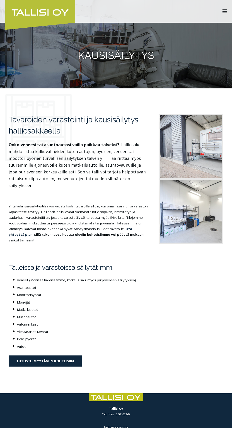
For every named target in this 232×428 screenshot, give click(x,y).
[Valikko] (225, 11)
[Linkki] (191, 146)
